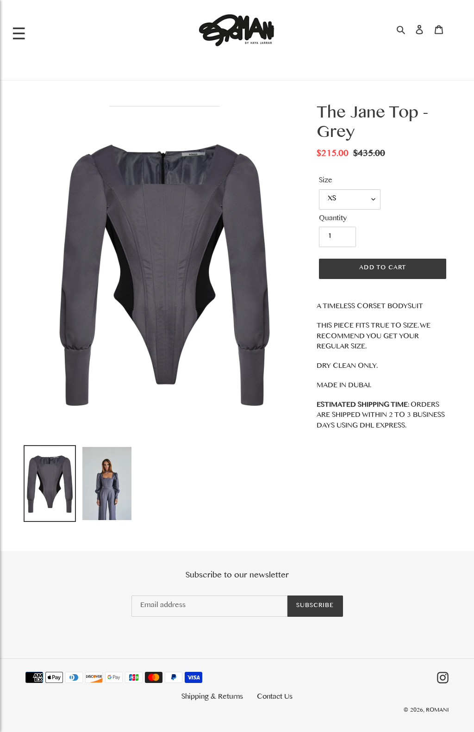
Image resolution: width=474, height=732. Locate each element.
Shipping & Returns (212, 697)
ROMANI (437, 711)
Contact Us (275, 697)
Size (325, 181)
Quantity (333, 219)
